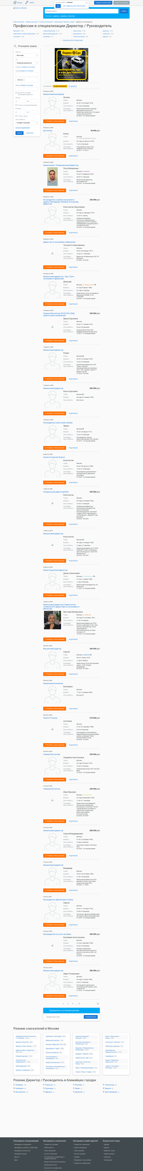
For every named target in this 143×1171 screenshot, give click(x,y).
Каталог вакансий (50, 1154)
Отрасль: (18, 67)
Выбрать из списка (28, 67)
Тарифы (77, 1157)
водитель (56, 16)
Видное (108, 1088)
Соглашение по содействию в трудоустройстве (54, 1158)
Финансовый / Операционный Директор (60, 165)
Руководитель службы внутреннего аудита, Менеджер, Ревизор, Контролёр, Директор (61, 202)
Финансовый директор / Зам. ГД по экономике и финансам (58, 277)
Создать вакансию (103, 3)
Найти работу (49, 1147)
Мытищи (78, 1085)
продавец (63, 16)
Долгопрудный (111, 1092)
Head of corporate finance (54, 457)
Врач (16, 1160)
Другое (16, 1157)
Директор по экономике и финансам (59, 242)
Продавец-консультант (22, 1150)
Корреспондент (109, 1154)
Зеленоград (109, 1085)
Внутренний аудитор (52, 649)
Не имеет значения (23, 123)
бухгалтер (71, 16)
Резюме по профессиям (82, 1163)
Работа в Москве (121, 3)
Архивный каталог (50, 1165)
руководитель (77, 34)
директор (106, 31)
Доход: (17, 97)
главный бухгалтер (49, 31)
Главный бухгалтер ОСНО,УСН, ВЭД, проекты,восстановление (59, 314)
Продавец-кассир (20, 1154)
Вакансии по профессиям (53, 1168)
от (16, 101)
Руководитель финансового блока (58, 900)
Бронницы (49, 1088)
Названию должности (24, 63)
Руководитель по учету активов (57, 934)
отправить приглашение (54, 121)
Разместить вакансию (82, 1144)
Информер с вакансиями (82, 1160)
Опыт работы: (20, 119)
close (86, 2)
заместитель (77, 31)
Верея (77, 1088)
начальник (106, 34)
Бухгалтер (47, 130)
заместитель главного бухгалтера (24, 34)
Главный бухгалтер (51, 754)
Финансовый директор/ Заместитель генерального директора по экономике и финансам (61, 606)
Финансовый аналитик (53, 683)
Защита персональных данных (55, 1162)
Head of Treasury (50, 718)
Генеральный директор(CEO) (56, 492)
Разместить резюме (51, 1144)
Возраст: (18, 108)
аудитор (105, 36)
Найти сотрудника (80, 1147)
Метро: (18, 85)
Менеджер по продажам (22, 1144)
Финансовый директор (53, 350)
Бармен (106, 1144)
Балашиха (19, 1088)
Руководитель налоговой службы (58, 423)
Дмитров (78, 1092)
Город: (17, 71)
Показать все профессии (73, 40)
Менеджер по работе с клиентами (25, 1147)
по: (16, 59)
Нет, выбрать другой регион (74, 6)
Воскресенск (20, 1092)
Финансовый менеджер (53, 94)
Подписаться (90, 1017)
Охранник (107, 1157)
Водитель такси (109, 1150)
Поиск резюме (79, 1150)
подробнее (73, 121)
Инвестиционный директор (55, 570)
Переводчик (108, 1160)
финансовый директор (50, 34)
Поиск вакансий (49, 1150)
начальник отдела (79, 36)
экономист (16, 36)
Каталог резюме (79, 1154)
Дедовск (48, 1092)
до (28, 101)
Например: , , (60, 16)
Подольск (49, 1085)
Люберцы (19, 1085)
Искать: (18, 52)
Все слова (20, 55)
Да (58, 6)
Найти (19, 133)
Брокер (106, 1147)
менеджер (46, 36)
